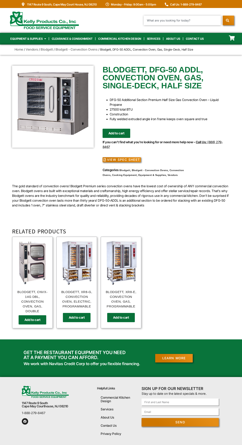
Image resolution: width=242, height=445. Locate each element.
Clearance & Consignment (72, 38)
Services (153, 38)
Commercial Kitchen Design (119, 38)
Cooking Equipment (124, 175)
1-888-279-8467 (33, 413)
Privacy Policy (111, 434)
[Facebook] (25, 421)
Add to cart (116, 133)
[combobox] (182, 20)
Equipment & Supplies (26, 38)
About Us (173, 38)
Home (19, 49)
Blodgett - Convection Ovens (76, 49)
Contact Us (195, 38)
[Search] (228, 20)
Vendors (32, 49)
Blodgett (47, 49)
